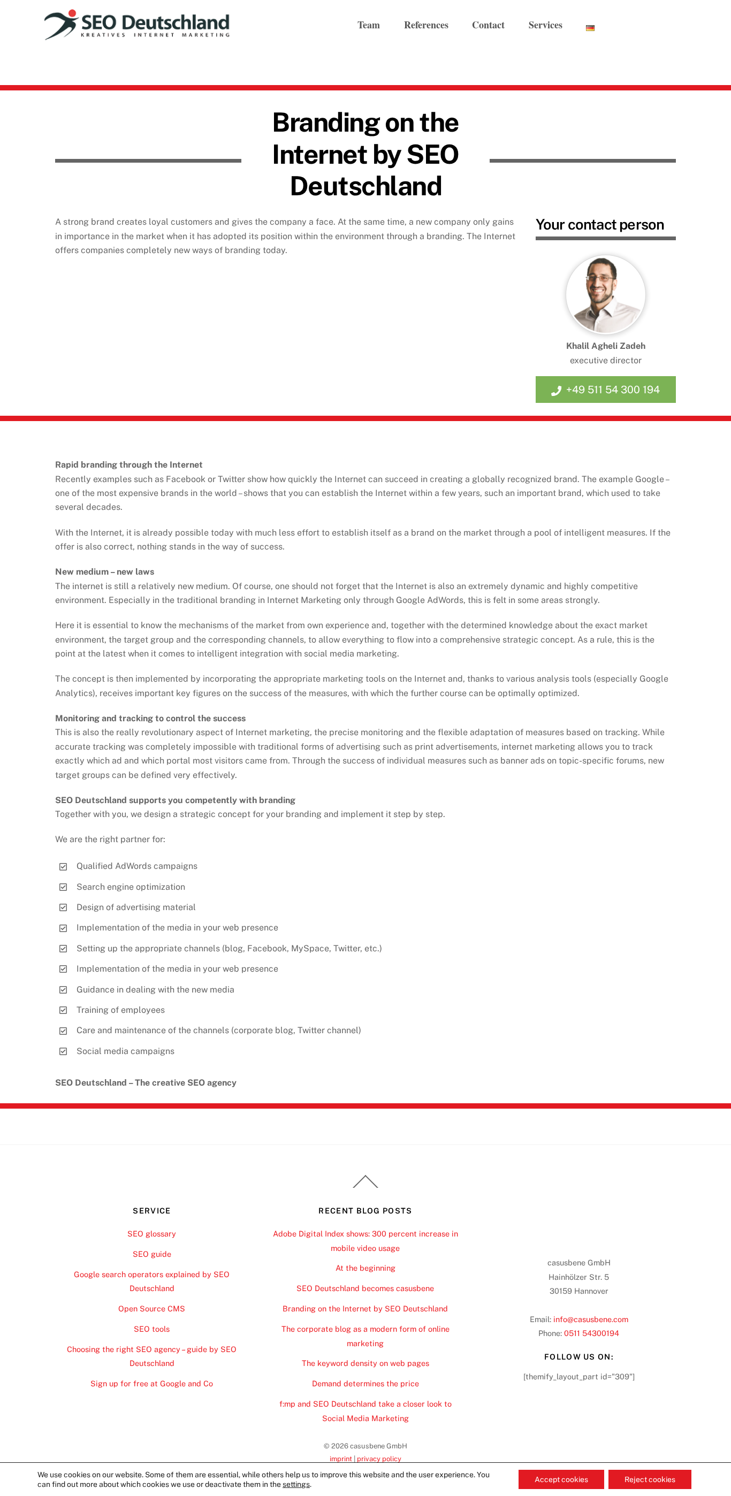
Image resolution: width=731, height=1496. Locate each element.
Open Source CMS (151, 1308)
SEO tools (152, 1328)
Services (545, 25)
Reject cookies (650, 1479)
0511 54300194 (591, 1333)
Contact (488, 25)
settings (296, 1484)
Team (368, 25)
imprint (341, 1459)
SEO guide (152, 1253)
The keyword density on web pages (365, 1363)
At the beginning (365, 1267)
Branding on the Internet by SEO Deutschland (365, 1308)
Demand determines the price (365, 1383)
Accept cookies (561, 1479)
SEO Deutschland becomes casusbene (365, 1288)
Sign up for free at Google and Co (151, 1383)
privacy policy (379, 1459)
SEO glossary (151, 1233)
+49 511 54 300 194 (613, 389)
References (426, 25)
